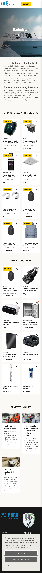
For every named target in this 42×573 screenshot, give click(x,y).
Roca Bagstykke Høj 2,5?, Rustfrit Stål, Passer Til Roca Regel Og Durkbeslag (10, 211)
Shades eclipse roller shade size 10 (30, 176)
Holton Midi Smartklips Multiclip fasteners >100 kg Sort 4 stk (30, 290)
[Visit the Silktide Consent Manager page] (35, 566)
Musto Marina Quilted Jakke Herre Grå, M (30, 244)
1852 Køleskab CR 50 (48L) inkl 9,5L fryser (30, 323)
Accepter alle (21, 553)
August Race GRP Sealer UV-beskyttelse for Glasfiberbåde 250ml (10, 177)
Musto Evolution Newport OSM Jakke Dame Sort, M (30, 210)
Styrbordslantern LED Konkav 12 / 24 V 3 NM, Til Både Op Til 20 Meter (10, 143)
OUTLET (26, 4)
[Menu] (39, 4)
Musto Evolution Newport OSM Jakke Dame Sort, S (10, 244)
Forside (4, 533)
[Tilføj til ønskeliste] (17, 121)
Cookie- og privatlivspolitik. (22, 547)
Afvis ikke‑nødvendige (21, 559)
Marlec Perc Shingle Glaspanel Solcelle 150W (9, 356)
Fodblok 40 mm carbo (30, 354)
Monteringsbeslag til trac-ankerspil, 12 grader (30, 142)
